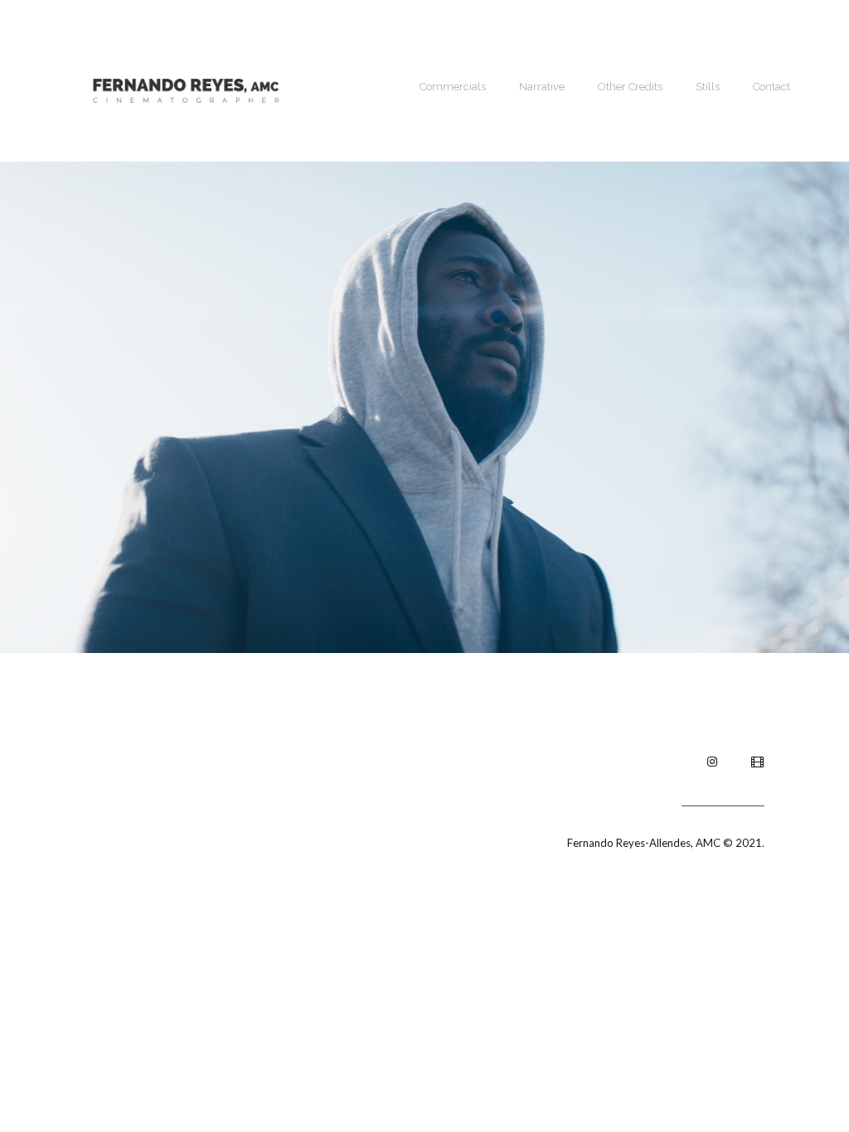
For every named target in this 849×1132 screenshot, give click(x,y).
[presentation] (20, 407)
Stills (708, 86)
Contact (771, 86)
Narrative (542, 86)
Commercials (453, 86)
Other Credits (630, 86)
